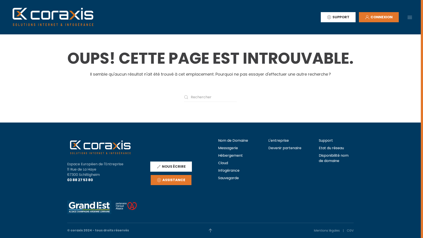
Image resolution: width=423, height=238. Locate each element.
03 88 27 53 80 (80, 179)
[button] (410, 17)
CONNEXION (382, 17)
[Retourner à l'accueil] (53, 17)
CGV (350, 230)
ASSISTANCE (173, 179)
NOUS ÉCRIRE (174, 166)
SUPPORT (340, 17)
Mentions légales (327, 230)
